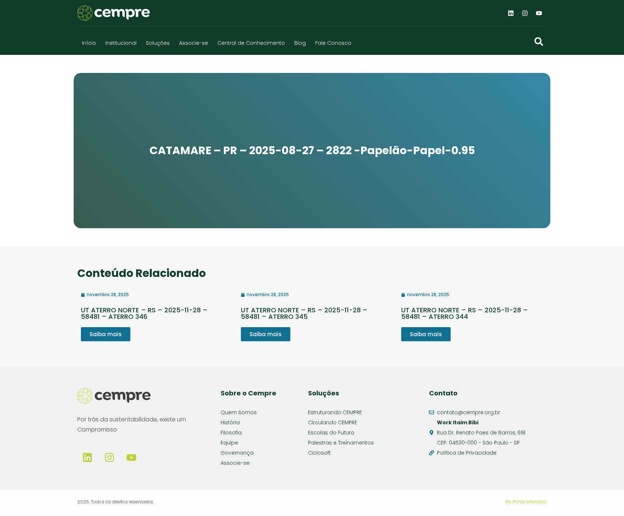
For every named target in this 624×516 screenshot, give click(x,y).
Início (89, 43)
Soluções (158, 43)
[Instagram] (525, 13)
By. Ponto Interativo (526, 502)
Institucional (120, 43)
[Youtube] (539, 13)
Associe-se (193, 43)
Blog (300, 43)
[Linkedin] (511, 13)
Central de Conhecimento (251, 43)
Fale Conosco (333, 43)
